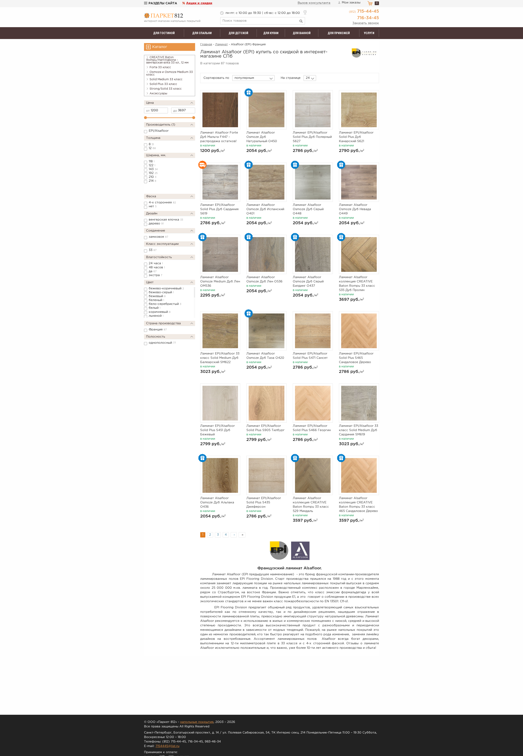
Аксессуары (158, 93)
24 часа (156, 263)
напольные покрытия (196, 722)
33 (152, 250)
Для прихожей (339, 33)
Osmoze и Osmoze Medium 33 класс (169, 73)
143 (153, 169)
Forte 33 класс (160, 67)
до (175, 110)
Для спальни (202, 33)
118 (151, 161)
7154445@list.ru (167, 746)
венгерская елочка (166, 219)
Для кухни (270, 33)
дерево (156, 223)
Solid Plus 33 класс (163, 84)
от (148, 110)
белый (154, 308)
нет (152, 206)
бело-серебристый (165, 304)
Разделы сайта (163, 3)
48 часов (157, 267)
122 (152, 165)
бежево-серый (161, 292)
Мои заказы (351, 2)
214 (152, 181)
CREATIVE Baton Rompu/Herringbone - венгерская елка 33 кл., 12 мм (167, 60)
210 (152, 177)
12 (152, 148)
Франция (158, 329)
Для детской (238, 33)
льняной (156, 315)
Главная (206, 44)
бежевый (157, 296)
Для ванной (302, 33)
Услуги (369, 33)
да (152, 271)
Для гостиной (164, 33)
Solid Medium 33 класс (166, 79)
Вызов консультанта (314, 3)
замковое (158, 236)
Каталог (159, 47)
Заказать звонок (365, 23)
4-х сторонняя (162, 202)
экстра (155, 275)
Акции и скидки (199, 3)
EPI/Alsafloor (159, 130)
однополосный (162, 342)
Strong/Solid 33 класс (166, 89)
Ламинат (221, 44)
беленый (156, 300)
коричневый (160, 312)
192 (153, 173)
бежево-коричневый (166, 288)
